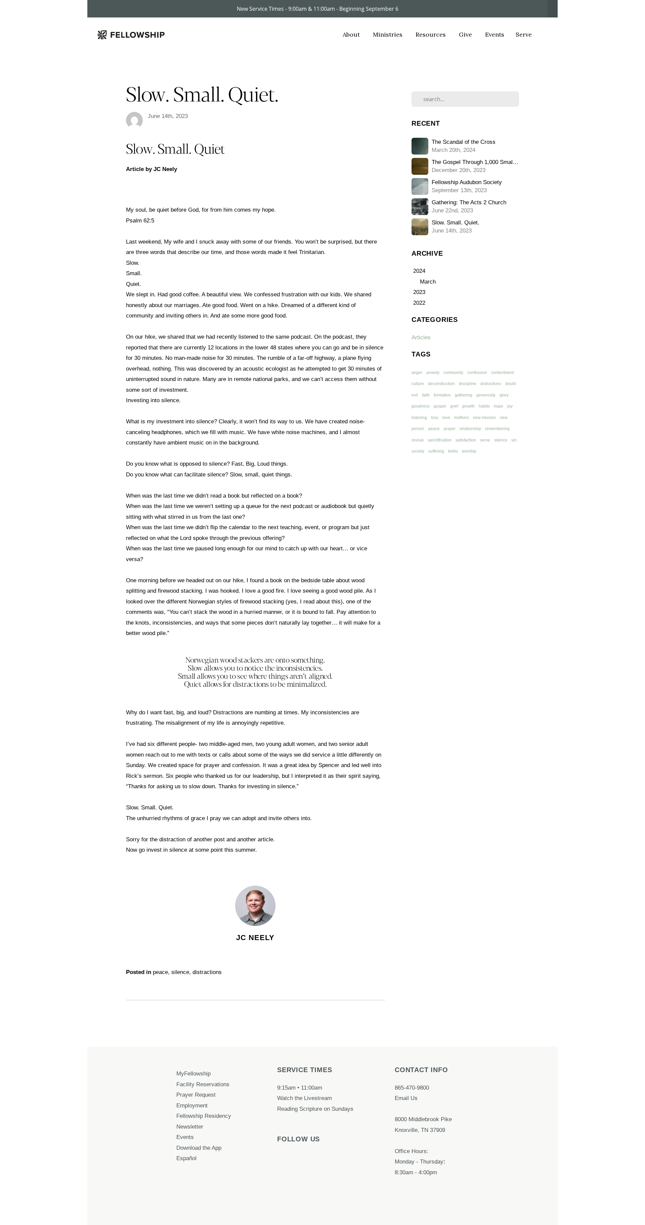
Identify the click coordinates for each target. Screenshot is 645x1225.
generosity (486, 395)
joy (510, 406)
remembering (497, 428)
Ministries (388, 34)
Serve (524, 34)
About (352, 34)
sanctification (440, 440)
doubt (510, 383)
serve (485, 440)
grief (454, 406)
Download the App (199, 1148)
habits (484, 406)
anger (417, 372)
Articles (421, 337)
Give (466, 34)
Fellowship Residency (203, 1116)
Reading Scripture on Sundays (315, 1109)
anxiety (432, 372)
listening (419, 417)
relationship (470, 428)
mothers (461, 417)
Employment (192, 1105)
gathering (463, 395)
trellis (453, 451)
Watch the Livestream (304, 1098)
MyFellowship (193, 1073)
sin (514, 440)
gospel (440, 406)
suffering (436, 451)
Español (186, 1158)
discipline (467, 383)
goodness (421, 406)
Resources (431, 34)
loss (434, 417)
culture (418, 383)
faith (426, 395)
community (453, 372)
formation (442, 395)
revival (418, 440)
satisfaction (466, 440)
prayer (450, 428)
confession (477, 372)
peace (160, 972)
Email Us (406, 1098)
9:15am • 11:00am (299, 1088)
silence (180, 972)
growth (468, 406)
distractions (207, 972)
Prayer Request (196, 1095)
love (446, 417)
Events (494, 34)
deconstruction (441, 383)
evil (415, 395)
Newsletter (189, 1127)
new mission (484, 417)
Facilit (183, 1084)
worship (469, 451)
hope (498, 406)
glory (504, 395)
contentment (502, 372)
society (418, 451)
